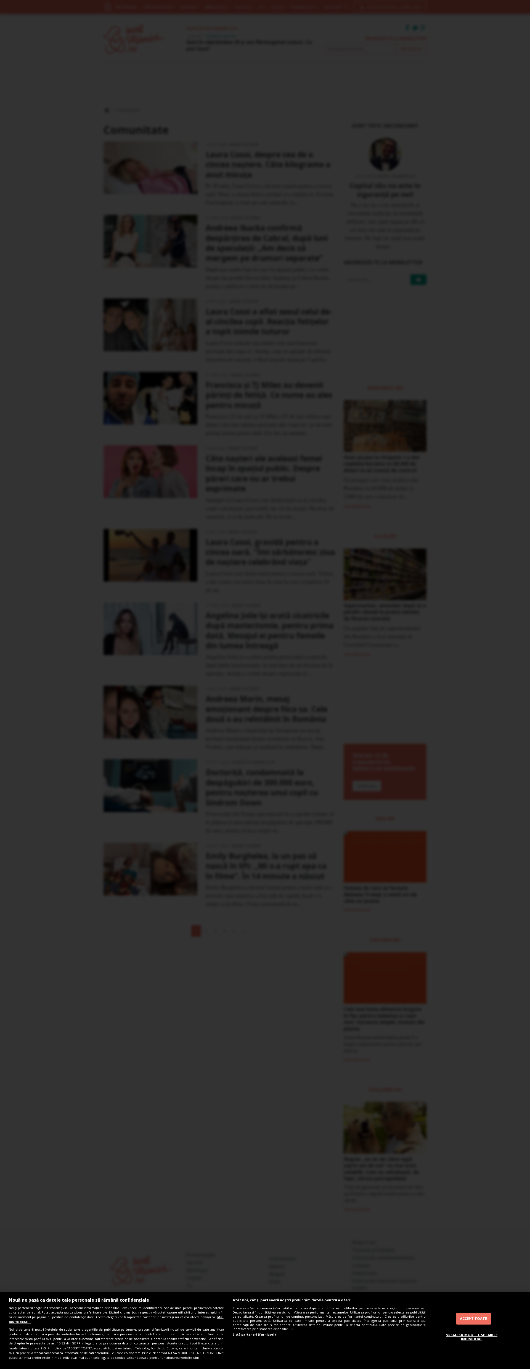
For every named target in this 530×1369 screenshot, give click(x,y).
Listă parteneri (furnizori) (254, 1334)
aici (43, 1348)
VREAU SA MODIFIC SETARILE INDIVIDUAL (471, 1337)
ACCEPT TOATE (473, 1318)
